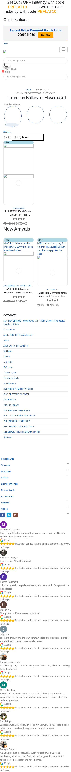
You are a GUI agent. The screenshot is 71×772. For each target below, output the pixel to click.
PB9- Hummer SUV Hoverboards (18, 426)
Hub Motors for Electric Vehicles (32, 286)
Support (5, 502)
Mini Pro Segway (11, 405)
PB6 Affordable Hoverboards (16, 410)
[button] (7, 132)
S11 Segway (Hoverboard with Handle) (21, 432)
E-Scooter (8, 367)
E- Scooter (8, 362)
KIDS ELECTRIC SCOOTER (16, 394)
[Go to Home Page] (20, 89)
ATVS (6, 340)
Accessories (18, 208)
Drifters (6, 356)
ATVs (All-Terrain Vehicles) (15, 346)
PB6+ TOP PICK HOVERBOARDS (19, 416)
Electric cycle (9, 373)
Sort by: (7, 137)
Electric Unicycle (11, 378)
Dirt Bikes (7, 351)
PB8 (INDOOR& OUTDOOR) (16, 421)
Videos (4, 509)
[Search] (41, 61)
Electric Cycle (8, 490)
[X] (9, 515)
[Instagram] (15, 515)
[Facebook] (2, 515)
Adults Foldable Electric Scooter (18, 335)
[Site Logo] (11, 54)
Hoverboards (9, 383)
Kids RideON (9, 399)
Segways (7, 437)
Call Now (46, 35)
